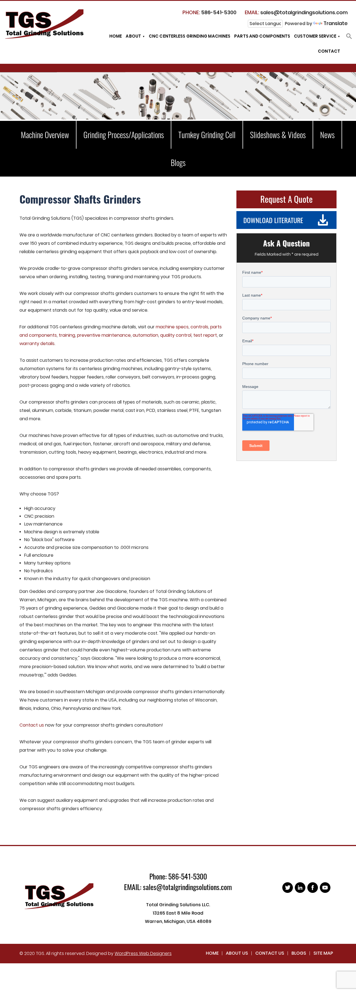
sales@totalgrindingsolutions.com (296, 12)
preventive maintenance (104, 335)
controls (199, 327)
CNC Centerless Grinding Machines (189, 36)
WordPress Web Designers (143, 953)
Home (115, 36)
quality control (175, 335)
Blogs (178, 162)
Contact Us (269, 953)
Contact (329, 51)
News (327, 134)
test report (205, 335)
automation (145, 335)
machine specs (172, 327)
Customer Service (315, 36)
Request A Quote (286, 198)
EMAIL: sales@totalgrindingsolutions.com (178, 886)
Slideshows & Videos (278, 134)
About (133, 36)
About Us (237, 953)
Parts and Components (262, 36)
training (67, 335)
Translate (335, 23)
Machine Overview (45, 134)
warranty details (37, 343)
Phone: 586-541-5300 (178, 876)
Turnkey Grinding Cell (207, 134)
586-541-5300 (209, 12)
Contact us (31, 725)
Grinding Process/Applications (123, 134)
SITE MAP (323, 953)
